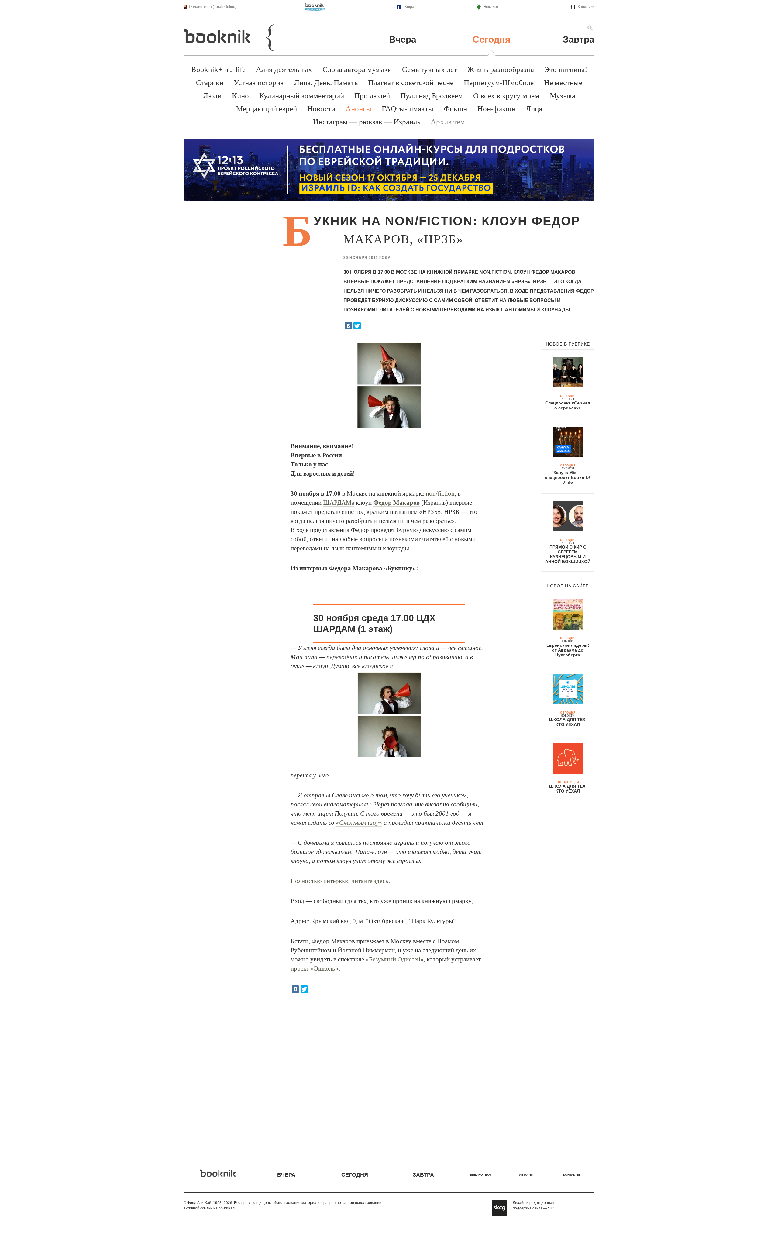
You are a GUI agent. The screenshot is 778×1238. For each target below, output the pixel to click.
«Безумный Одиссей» (395, 959)
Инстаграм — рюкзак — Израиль (366, 122)
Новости (321, 109)
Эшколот (491, 7)
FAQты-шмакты (407, 109)
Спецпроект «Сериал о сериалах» (567, 405)
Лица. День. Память (326, 82)
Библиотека (480, 1174)
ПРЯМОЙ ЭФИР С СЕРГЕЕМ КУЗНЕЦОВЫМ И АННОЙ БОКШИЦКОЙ (567, 554)
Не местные (563, 82)
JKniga (408, 7)
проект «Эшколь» (315, 968)
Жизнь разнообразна (500, 69)
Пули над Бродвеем (431, 95)
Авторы (526, 1174)
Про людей (372, 95)
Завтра (578, 39)
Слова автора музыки (357, 69)
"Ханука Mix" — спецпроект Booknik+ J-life (567, 477)
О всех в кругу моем (506, 95)
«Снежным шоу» (359, 822)
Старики (209, 82)
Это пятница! (565, 69)
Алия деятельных (284, 69)
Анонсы (358, 109)
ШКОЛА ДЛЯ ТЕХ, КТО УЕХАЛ (568, 722)
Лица (534, 109)
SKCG (553, 1208)
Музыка (562, 95)
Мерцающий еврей (266, 109)
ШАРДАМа (338, 502)
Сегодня (492, 39)
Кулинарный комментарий (301, 95)
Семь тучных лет (429, 69)
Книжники (586, 7)
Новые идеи (568, 782)
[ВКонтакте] (348, 325)
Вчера (402, 39)
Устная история (259, 82)
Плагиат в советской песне (410, 82)
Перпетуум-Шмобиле (499, 82)
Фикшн (455, 109)
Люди (212, 95)
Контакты (571, 1174)
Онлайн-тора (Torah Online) (212, 7)
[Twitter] (357, 325)
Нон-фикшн (496, 109)
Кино (240, 95)
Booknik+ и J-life (218, 69)
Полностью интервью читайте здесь (339, 881)
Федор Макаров (396, 502)
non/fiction (440, 493)
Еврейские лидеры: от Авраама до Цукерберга (567, 650)
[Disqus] (389, 1077)
